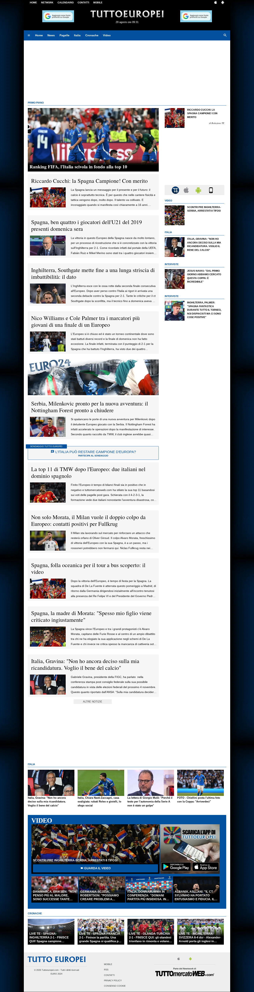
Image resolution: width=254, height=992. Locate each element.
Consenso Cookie (115, 986)
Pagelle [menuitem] (64, 35)
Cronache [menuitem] (91, 35)
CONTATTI (83, 2)
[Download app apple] (215, 3)
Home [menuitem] (39, 35)
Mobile (108, 964)
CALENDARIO (66, 2)
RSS (106, 970)
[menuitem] (29, 35)
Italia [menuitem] (77, 35)
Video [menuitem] (107, 35)
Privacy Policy (113, 980)
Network (47, 2)
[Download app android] (222, 3)
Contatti (109, 975)
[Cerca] (225, 35)
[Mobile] (211, 189)
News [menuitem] (51, 35)
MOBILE (97, 2)
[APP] (176, 189)
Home (33, 2)
